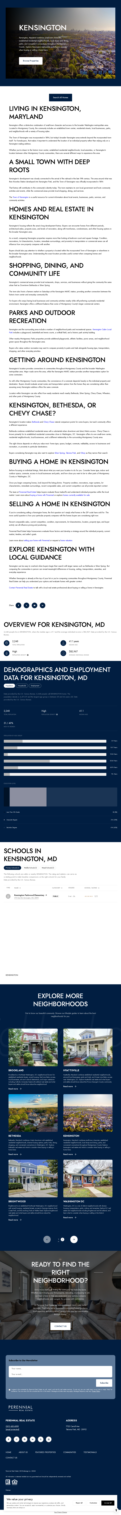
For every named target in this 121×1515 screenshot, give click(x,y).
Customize (93, 1503)
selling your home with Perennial (37, 540)
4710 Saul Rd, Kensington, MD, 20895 (26, 898)
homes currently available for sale (76, 495)
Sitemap (8, 1490)
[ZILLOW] (49, 1439)
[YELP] (40, 1439)
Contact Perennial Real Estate (21, 587)
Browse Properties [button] (31, 60)
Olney (83, 453)
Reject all (79, 1503)
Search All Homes (60, 97)
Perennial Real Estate (27, 492)
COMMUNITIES (69, 1452)
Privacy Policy (96, 1391)
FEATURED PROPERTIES (45, 1452)
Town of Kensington (20, 197)
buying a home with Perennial (42, 495)
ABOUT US (23, 1452)
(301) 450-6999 (12, 1426)
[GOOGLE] (24, 1439)
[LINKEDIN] (32, 1439)
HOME (8, 1452)
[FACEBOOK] (8, 1439)
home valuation (66, 540)
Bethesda (35, 422)
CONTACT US (60, 1326)
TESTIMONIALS (90, 1452)
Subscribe (104, 1383)
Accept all (107, 1503)
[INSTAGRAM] (16, 1439)
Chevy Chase (49, 422)
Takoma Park (71, 453)
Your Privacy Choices (60, 1512)
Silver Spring (60, 453)
